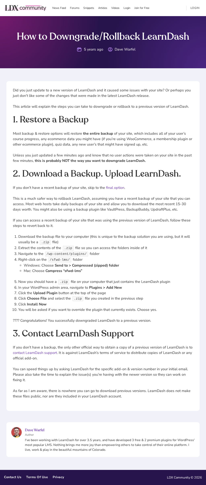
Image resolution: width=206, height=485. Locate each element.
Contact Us (12, 477)
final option (115, 187)
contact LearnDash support (35, 352)
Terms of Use (37, 477)
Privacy (58, 477)
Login (195, 8)
